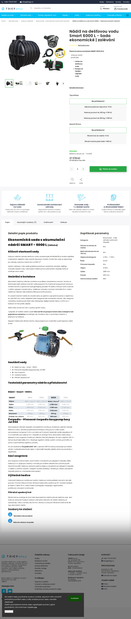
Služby (102, 2)
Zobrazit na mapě (110, 575)
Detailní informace (76, 88)
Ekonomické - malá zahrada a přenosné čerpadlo (110, 240)
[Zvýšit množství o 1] (83, 169)
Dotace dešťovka (41, 566)
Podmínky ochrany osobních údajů (48, 589)
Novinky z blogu (40, 568)
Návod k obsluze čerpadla (23, 522)
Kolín (105, 589)
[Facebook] (4, 591)
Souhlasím (75, 598)
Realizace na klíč (41, 561)
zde (35, 607)
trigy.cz (4, 581)
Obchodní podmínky (42, 586)
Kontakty (126, 2)
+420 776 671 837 (109, 558)
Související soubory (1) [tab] (27, 222)
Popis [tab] (7, 222)
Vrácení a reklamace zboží (45, 584)
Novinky (118, 2)
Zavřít (123, 186)
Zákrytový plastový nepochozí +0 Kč (98, 107)
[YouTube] (10, 591)
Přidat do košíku (110, 169)
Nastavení (8, 611)
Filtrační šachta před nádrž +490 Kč (98, 141)
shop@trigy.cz (108, 561)
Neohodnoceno (83, 45)
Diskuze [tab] (63, 222)
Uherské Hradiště (109, 586)
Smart (105, 261)
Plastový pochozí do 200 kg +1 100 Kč (98, 112)
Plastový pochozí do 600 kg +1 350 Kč (98, 118)
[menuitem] (10, 15)
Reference (110, 2)
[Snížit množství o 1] (71, 169)
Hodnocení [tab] (48, 222)
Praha (105, 584)
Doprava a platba (41, 581)
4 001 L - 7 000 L (109, 257)
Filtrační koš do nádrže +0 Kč (98, 136)
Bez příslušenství (98, 101)
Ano (104, 247)
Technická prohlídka (42, 563)
